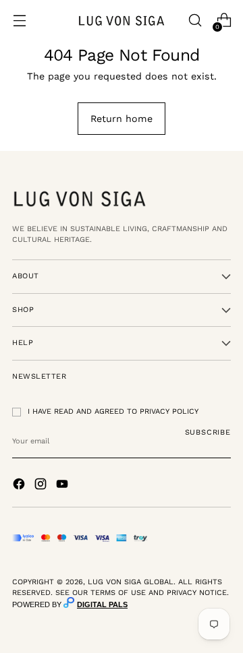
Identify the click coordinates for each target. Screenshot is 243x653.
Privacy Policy (169, 411)
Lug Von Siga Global (130, 582)
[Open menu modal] (19, 20)
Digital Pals (102, 604)
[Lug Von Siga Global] (121, 20)
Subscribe (208, 432)
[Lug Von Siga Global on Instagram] (42, 486)
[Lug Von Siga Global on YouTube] (63, 486)
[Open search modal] (195, 20)
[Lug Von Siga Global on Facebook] (20, 486)
